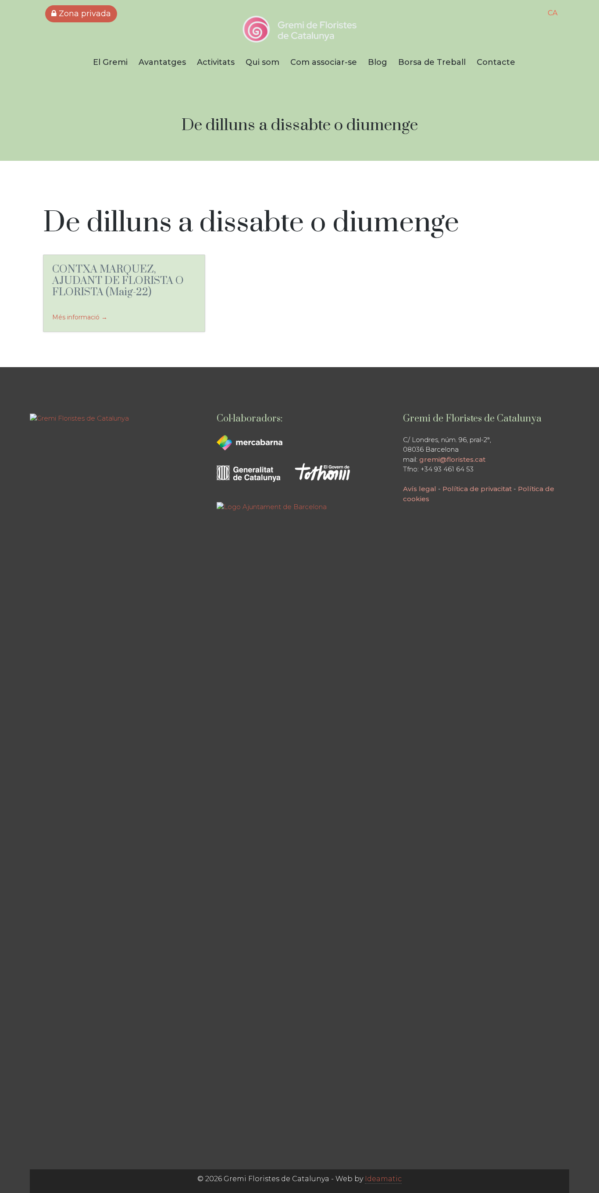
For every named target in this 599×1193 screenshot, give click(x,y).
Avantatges (162, 62)
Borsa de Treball (432, 62)
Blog (377, 62)
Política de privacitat (477, 489)
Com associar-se (323, 62)
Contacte (496, 62)
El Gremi (110, 62)
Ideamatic (383, 1179)
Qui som (262, 62)
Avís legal (419, 489)
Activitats (216, 62)
